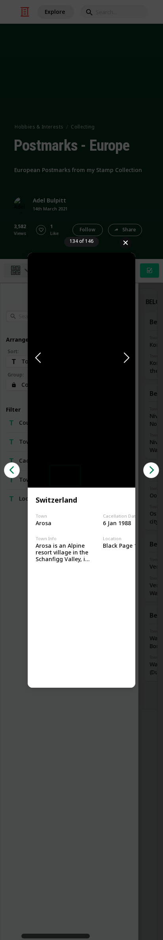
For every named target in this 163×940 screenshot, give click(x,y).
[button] (81, 358)
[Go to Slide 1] (65, 476)
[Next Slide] (125, 358)
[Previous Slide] (37, 358)
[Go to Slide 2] (98, 476)
